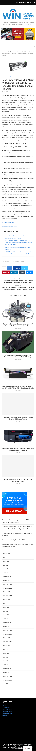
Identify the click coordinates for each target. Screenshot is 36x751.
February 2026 (7, 576)
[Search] (34, 46)
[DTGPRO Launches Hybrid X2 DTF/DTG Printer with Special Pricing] (18, 466)
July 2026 (5, 557)
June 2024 (6, 653)
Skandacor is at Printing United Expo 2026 (13, 540)
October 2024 (6, 638)
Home (3, 52)
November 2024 (7, 634)
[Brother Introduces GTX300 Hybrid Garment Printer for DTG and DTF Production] (18, 435)
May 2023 (5, 684)
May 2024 (5, 657)
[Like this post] (10, 268)
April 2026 (6, 569)
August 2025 (6, 599)
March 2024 (6, 665)
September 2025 (7, 596)
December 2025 (7, 584)
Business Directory (8, 713)
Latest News (6, 707)
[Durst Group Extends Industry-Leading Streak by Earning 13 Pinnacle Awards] (18, 404)
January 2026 (6, 580)
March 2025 (6, 619)
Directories (31, 2)
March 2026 (6, 573)
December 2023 (7, 676)
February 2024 (7, 668)
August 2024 (6, 645)
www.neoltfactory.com (8, 222)
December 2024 (7, 630)
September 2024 (7, 642)
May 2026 (5, 565)
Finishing (10, 52)
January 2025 (6, 626)
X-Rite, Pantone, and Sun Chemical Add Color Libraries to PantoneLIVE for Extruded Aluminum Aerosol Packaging (18, 242)
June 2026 (6, 561)
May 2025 (5, 611)
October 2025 (6, 592)
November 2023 (7, 680)
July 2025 (5, 603)
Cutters (17, 52)
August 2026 (6, 553)
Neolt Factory (6, 261)
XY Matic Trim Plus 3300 (18, 261)
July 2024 (5, 649)
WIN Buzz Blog (21, 2)
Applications (6, 715)
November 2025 (7, 588)
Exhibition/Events (7, 711)
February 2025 (7, 622)
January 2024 (6, 672)
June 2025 (6, 607)
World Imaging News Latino (9, 226)
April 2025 (6, 615)
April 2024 (6, 661)
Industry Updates (7, 709)
